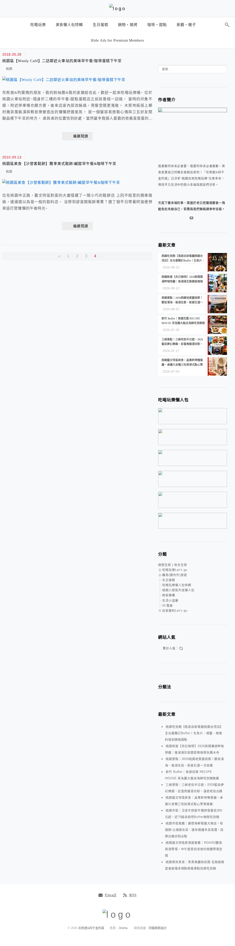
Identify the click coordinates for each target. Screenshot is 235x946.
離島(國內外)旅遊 (174, 575)
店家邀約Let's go (174, 610)
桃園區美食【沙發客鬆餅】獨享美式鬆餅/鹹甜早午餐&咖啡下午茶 (59, 164)
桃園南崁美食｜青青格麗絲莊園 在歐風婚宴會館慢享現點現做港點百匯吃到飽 (194, 865)
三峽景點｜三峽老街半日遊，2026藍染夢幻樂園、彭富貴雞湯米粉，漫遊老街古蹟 (194, 788)
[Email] (192, 218)
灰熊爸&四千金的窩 (91, 928)
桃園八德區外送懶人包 (178, 590)
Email (110, 895)
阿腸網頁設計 (158, 928)
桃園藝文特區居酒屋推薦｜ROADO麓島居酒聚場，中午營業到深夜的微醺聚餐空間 (193, 849)
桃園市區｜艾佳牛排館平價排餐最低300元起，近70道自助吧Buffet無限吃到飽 (193, 814)
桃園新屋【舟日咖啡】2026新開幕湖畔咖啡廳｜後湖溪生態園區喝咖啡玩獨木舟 (194, 749)
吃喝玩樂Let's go (174, 570)
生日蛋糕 (168, 580)
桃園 (9, 68)
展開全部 (164, 564)
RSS (133, 895)
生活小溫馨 (170, 600)
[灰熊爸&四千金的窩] (117, 8)
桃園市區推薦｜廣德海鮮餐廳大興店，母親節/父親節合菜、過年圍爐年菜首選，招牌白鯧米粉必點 (194, 830)
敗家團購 (168, 595)
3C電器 (167, 605)
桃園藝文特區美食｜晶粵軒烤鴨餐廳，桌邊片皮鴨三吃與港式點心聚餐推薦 (194, 801)
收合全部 (180, 564)
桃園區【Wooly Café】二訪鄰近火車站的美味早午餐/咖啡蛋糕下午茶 (62, 61)
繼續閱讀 (80, 136)
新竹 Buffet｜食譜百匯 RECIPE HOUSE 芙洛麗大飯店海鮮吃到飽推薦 (192, 775)
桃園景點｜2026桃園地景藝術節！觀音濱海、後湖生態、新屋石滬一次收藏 (194, 762)
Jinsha (123, 928)
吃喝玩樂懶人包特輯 (176, 585)
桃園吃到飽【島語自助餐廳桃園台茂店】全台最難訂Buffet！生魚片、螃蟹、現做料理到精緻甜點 (194, 733)
